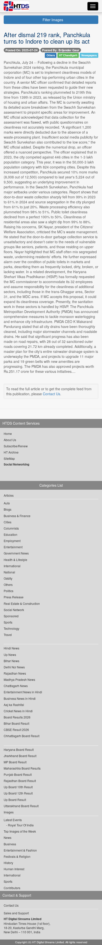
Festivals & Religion (17, 856)
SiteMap (9, 458)
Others (51, 55)
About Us (10, 440)
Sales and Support (16, 913)
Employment (12, 541)
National (9, 572)
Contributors (12, 888)
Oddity (8, 578)
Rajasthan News (15, 673)
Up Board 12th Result (18, 793)
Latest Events (13, 820)
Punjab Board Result (18, 774)
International (12, 566)
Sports (8, 622)
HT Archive (11, 452)
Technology (11, 628)
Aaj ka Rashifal (14, 705)
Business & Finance (17, 516)
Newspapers (89, 55)
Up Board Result (15, 799)
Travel (8, 634)
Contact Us (51, 393)
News (7, 837)
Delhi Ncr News (14, 667)
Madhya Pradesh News (19, 679)
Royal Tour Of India (21, 825)
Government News (16, 553)
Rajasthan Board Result (20, 781)
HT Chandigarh (68, 55)
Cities (7, 522)
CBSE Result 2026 (16, 729)
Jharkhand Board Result (20, 756)
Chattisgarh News (16, 686)
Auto (7, 503)
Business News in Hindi (20, 698)
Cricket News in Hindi (18, 711)
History (8, 863)
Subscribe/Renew (16, 446)
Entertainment (13, 547)
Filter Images (52, 19)
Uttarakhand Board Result (21, 806)
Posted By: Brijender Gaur (60, 50)
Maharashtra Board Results (22, 768)
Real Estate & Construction (22, 603)
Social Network (14, 610)
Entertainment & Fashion (20, 850)
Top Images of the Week (20, 831)
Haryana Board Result (19, 749)
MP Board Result (15, 762)
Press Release (14, 597)
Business (10, 844)
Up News (10, 654)
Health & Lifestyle (15, 559)
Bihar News (11, 661)
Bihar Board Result (16, 723)
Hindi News (11, 648)
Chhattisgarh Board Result (21, 736)
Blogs (7, 509)
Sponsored (11, 616)
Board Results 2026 (17, 717)
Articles (9, 495)
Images (9, 812)
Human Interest (14, 869)
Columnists (11, 528)
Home (8, 433)
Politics (8, 591)
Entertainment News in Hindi (23, 692)
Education (10, 534)
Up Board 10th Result (18, 787)
